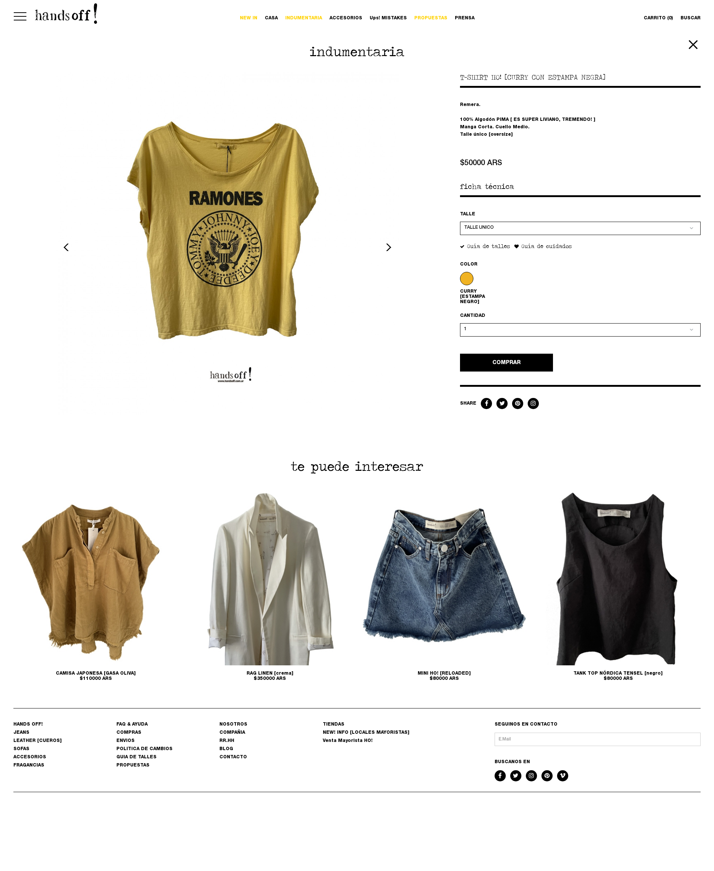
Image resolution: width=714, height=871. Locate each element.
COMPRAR (506, 363)
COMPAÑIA (232, 732)
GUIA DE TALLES (136, 757)
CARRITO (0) (658, 18)
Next (387, 247)
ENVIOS (125, 741)
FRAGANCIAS (28, 765)
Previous (67, 247)
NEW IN (248, 18)
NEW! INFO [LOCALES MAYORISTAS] (366, 732)
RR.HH (226, 741)
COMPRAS (128, 732)
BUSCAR (691, 18)
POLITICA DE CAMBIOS (144, 749)
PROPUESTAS (430, 18)
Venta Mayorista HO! (348, 741)
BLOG (226, 749)
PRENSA (465, 18)
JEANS (21, 732)
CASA (271, 18)
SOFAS (21, 749)
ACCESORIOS (345, 18)
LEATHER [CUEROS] (37, 741)
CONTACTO (233, 757)
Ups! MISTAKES (388, 18)
